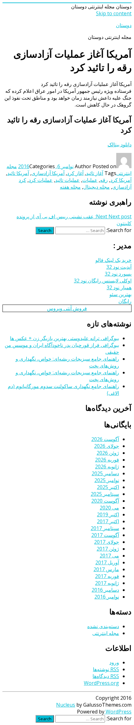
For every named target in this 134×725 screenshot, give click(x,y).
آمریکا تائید (18, 173)
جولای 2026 (106, 446)
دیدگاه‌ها (106, 676)
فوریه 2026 (107, 459)
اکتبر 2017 (108, 521)
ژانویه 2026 (107, 466)
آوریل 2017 (107, 562)
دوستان (124, 25)
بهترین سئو (120, 294)
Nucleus (65, 704)
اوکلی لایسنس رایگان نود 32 (103, 280)
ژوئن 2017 (108, 548)
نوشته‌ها (106, 669)
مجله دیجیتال (96, 186)
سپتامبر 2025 (105, 493)
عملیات (90, 180)
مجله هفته (70, 186)
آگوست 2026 (105, 439)
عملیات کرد (41, 180)
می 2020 (109, 507)
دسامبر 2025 (105, 473)
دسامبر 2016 (105, 589)
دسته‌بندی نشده (103, 626)
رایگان (125, 301)
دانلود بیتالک (120, 144)
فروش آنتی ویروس (67, 308)
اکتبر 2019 (108, 514)
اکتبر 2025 (108, 487)
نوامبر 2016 (106, 596)
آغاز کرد (75, 173)
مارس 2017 (106, 569)
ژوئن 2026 (108, 452)
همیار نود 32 (119, 287)
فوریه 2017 (107, 576)
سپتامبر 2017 (105, 528)
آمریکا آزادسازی (48, 173)
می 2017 (109, 555)
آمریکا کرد (121, 180)
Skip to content (114, 13)
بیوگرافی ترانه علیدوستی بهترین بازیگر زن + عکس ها (64, 338)
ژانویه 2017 (107, 583)
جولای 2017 (106, 541)
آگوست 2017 (105, 535)
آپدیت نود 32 (119, 266)
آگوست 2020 (105, 500)
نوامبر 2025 (106, 480)
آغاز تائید (94, 173)
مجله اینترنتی (105, 633)
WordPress (118, 711)
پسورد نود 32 (118, 273)
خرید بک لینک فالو (113, 260)
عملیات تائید (67, 180)
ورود (114, 662)
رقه (104, 180)
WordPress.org (101, 683)
